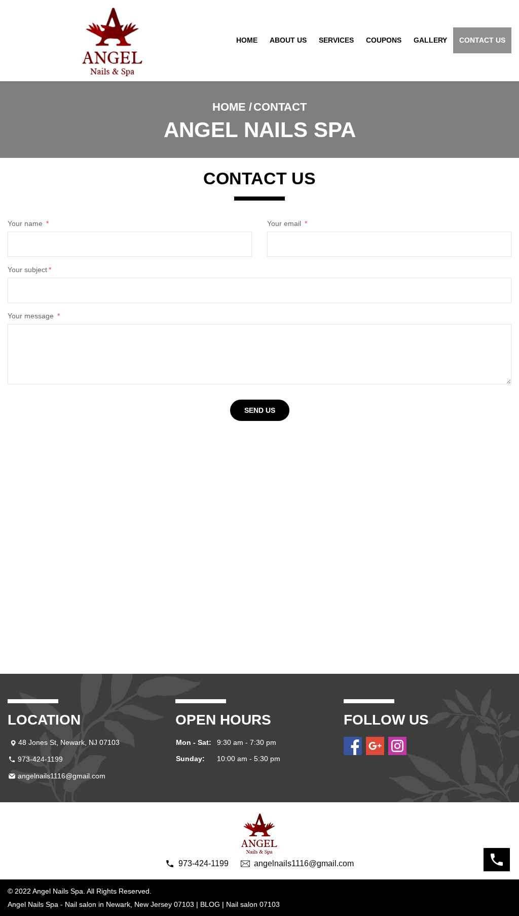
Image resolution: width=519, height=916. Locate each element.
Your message (34, 316)
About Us (288, 40)
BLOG (210, 904)
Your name (28, 223)
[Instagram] (397, 746)
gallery (430, 40)
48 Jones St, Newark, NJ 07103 (69, 742)
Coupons (383, 40)
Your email (287, 223)
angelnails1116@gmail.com (61, 776)
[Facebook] (353, 746)
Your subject (29, 270)
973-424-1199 (40, 759)
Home (246, 40)
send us (259, 410)
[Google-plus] (375, 746)
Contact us (482, 40)
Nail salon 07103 (253, 904)
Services (336, 40)
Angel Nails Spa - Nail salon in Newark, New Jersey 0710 (99, 904)
